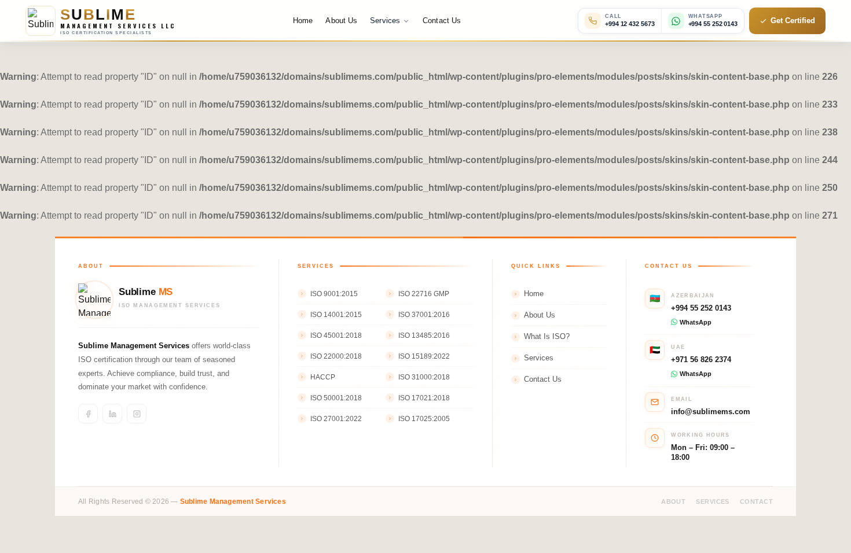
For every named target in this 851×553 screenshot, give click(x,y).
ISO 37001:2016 (424, 315)
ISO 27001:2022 (336, 419)
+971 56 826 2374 (701, 359)
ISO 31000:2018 (424, 377)
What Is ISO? (547, 337)
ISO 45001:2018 (336, 335)
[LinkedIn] (112, 413)
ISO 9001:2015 (334, 294)
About (673, 501)
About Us (341, 20)
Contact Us (442, 20)
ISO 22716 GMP (423, 294)
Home (303, 20)
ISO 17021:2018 (424, 398)
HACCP (322, 377)
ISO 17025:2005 (424, 419)
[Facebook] (88, 413)
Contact (756, 501)
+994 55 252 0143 (701, 308)
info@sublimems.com (710, 411)
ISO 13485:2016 (424, 335)
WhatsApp (695, 322)
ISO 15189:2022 (424, 356)
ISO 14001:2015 (336, 315)
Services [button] (385, 20)
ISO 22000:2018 (336, 356)
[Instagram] (136, 413)
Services (538, 358)
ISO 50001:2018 (336, 398)
